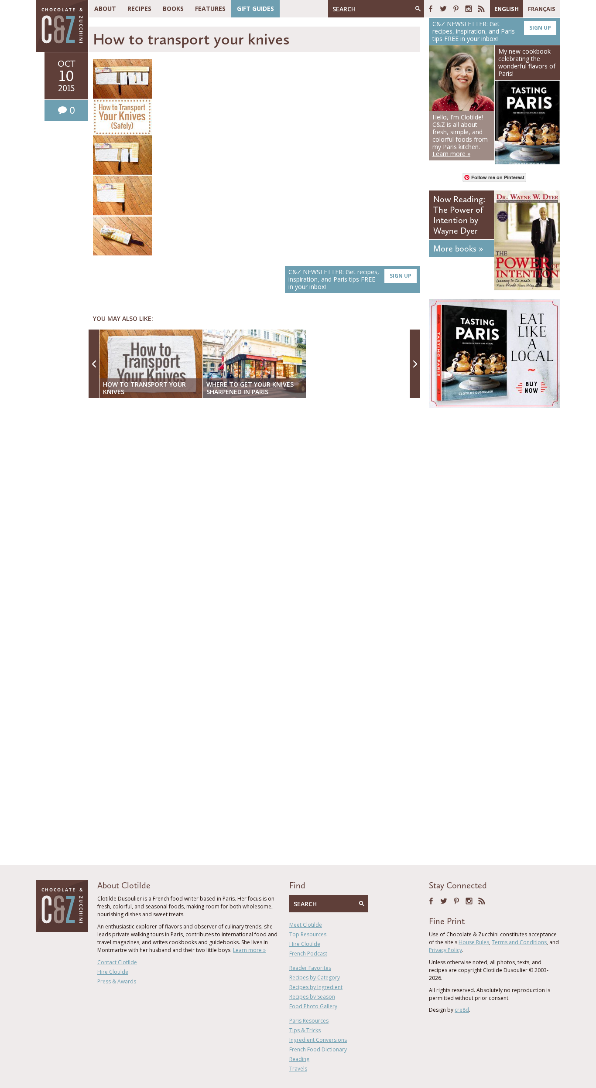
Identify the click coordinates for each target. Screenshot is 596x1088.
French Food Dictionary (318, 1049)
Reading (299, 1059)
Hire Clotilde (112, 972)
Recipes (139, 8)
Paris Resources (309, 1020)
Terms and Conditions (519, 942)
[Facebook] (431, 9)
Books (173, 8)
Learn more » (249, 950)
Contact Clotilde (117, 962)
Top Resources (307, 934)
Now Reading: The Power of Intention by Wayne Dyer (459, 215)
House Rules (474, 942)
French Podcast (308, 953)
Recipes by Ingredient (316, 987)
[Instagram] (468, 9)
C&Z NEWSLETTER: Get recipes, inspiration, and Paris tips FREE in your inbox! (349, 279)
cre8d (462, 1009)
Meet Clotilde (305, 924)
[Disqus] (256, 517)
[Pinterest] (456, 9)
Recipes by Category (314, 977)
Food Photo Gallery (313, 1006)
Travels (298, 1068)
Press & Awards (116, 981)
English (506, 9)
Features (210, 8)
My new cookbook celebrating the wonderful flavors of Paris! (526, 62)
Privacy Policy (445, 950)
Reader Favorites (310, 968)
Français (541, 9)
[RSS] (481, 9)
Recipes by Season (312, 996)
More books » (458, 248)
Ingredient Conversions (318, 1040)
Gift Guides (255, 8)
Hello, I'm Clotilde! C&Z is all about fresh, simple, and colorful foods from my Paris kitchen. (460, 135)
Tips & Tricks (305, 1030)
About (105, 8)
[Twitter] (443, 9)
